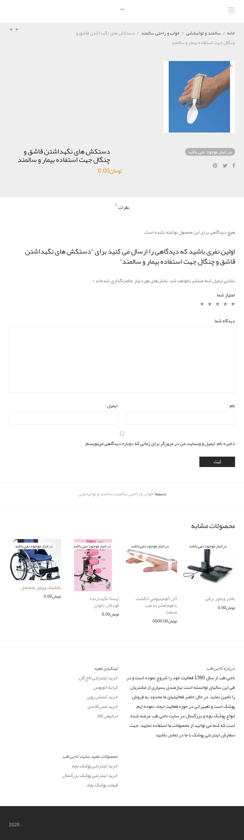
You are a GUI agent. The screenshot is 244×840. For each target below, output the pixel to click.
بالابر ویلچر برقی (220, 598)
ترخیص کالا (107, 716)
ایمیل (111, 405)
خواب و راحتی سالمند (160, 33)
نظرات (122, 207)
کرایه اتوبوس (105, 687)
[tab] (122, 208)
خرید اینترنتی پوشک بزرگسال (90, 775)
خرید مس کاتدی (102, 706)
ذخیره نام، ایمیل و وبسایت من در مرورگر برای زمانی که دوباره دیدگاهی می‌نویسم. (160, 443)
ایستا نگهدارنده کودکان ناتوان (104, 602)
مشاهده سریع (226, 607)
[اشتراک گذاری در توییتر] (225, 166)
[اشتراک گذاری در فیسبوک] (233, 166)
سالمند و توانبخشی (203, 33)
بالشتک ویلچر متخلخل (41, 587)
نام (231, 405)
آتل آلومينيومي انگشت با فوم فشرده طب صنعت (156, 605)
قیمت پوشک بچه (102, 785)
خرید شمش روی (102, 697)
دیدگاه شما (225, 321)
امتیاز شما (226, 295)
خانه (231, 33)
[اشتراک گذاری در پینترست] (215, 166)
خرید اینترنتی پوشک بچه (95, 766)
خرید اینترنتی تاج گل (98, 678)
